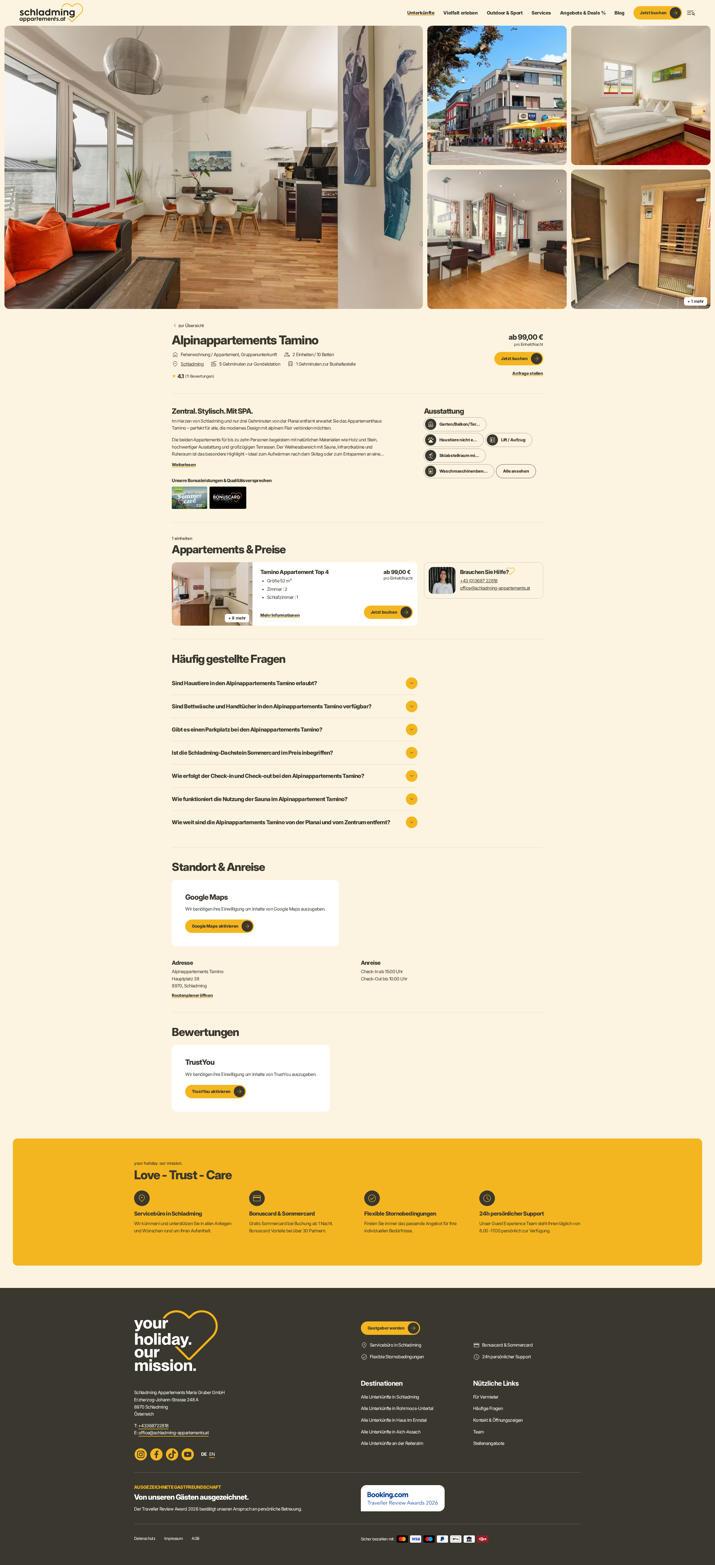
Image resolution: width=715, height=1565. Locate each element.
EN (212, 1454)
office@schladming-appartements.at (495, 588)
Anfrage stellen (527, 373)
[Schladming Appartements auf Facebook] (156, 1454)
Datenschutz (144, 1538)
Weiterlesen (184, 464)
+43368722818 (153, 1425)
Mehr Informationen (280, 615)
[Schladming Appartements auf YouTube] (187, 1454)
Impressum (173, 1538)
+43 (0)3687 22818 (479, 580)
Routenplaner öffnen (192, 995)
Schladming (192, 364)
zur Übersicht (191, 325)
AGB (195, 1538)
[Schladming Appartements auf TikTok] (172, 1454)
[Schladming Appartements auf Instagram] (140, 1454)
